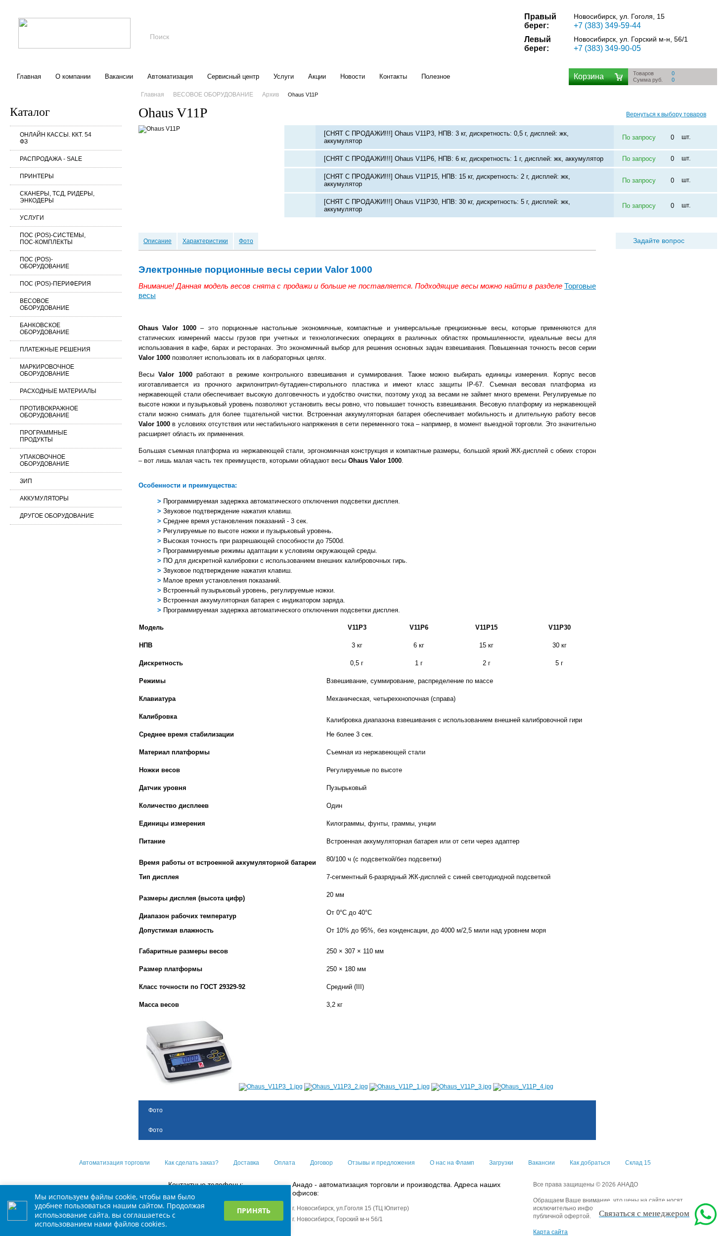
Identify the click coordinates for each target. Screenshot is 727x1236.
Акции (317, 76)
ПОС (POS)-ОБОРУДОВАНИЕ (44, 263)
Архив (270, 94)
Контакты (393, 76)
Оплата (284, 1162)
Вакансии (119, 76)
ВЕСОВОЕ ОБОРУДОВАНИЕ (44, 304)
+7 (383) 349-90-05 (607, 48)
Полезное (435, 76)
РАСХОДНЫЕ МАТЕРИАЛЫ (58, 391)
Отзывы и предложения (381, 1162)
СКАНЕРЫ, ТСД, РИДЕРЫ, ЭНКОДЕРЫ (57, 197)
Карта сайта (550, 1232)
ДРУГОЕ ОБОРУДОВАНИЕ (57, 515)
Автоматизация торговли (114, 1162)
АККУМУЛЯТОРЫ (44, 498)
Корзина (589, 76)
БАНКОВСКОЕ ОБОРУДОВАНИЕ (44, 329)
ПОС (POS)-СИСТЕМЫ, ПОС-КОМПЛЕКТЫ (53, 239)
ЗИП (26, 481)
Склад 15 (638, 1162)
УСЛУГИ (32, 217)
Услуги (283, 76)
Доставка (246, 1162)
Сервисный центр (233, 76)
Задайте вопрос (658, 241)
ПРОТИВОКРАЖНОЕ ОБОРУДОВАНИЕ (49, 412)
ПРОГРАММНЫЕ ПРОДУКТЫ (43, 436)
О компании (73, 76)
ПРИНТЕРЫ (37, 176)
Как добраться (590, 1162)
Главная (29, 76)
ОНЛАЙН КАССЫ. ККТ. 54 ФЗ (55, 138)
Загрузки (501, 1162)
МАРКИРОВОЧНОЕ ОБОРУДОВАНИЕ (47, 370)
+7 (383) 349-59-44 (607, 25)
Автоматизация (170, 76)
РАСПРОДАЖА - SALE (51, 158)
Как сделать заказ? (192, 1162)
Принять (254, 1210)
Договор (321, 1162)
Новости (352, 76)
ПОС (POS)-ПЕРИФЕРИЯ (55, 283)
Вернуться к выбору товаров (666, 114)
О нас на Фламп (452, 1162)
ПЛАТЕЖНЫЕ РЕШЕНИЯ (55, 349)
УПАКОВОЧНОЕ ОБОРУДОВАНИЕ (44, 460)
